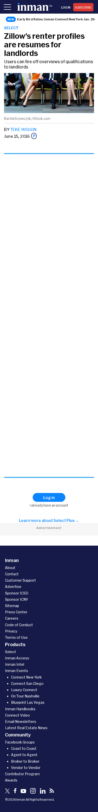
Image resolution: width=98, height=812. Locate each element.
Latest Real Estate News (26, 728)
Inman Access (17, 658)
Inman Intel (14, 664)
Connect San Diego (27, 683)
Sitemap (12, 606)
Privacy (11, 631)
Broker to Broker (25, 761)
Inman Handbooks (20, 709)
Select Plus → (66, 520)
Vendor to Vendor (25, 767)
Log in (65, 7)
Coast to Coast (23, 748)
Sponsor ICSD (16, 593)
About (10, 568)
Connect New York (26, 677)
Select (11, 28)
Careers (11, 618)
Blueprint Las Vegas (27, 702)
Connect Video (17, 715)
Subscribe (83, 7)
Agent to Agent (24, 755)
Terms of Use (16, 637)
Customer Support (20, 580)
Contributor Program (22, 774)
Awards (11, 780)
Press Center (16, 612)
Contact (12, 574)
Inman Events (16, 670)
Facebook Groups (20, 742)
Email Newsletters (20, 721)
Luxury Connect (24, 690)
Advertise (13, 586)
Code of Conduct (19, 625)
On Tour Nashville (25, 696)
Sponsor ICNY (16, 599)
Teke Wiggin (23, 129)
